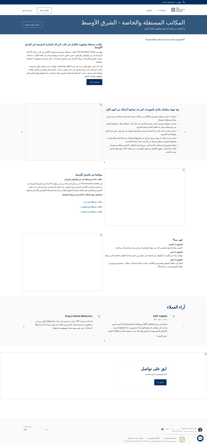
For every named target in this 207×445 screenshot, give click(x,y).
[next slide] (185, 132)
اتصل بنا (160, 382)
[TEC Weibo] (162, 429)
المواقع (149, 10)
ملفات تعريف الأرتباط (135, 438)
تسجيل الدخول (27, 10)
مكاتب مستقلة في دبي (93, 202)
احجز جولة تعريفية (32, 25)
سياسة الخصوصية (170, 438)
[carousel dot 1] (104, 162)
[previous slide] (22, 132)
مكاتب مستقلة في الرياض (92, 212)
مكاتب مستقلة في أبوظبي (92, 207)
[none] (35, 430)
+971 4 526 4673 (168, 2)
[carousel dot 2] (103, 162)
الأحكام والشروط (153, 438)
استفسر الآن (94, 82)
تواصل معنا (44, 10)
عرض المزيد (162, 336)
